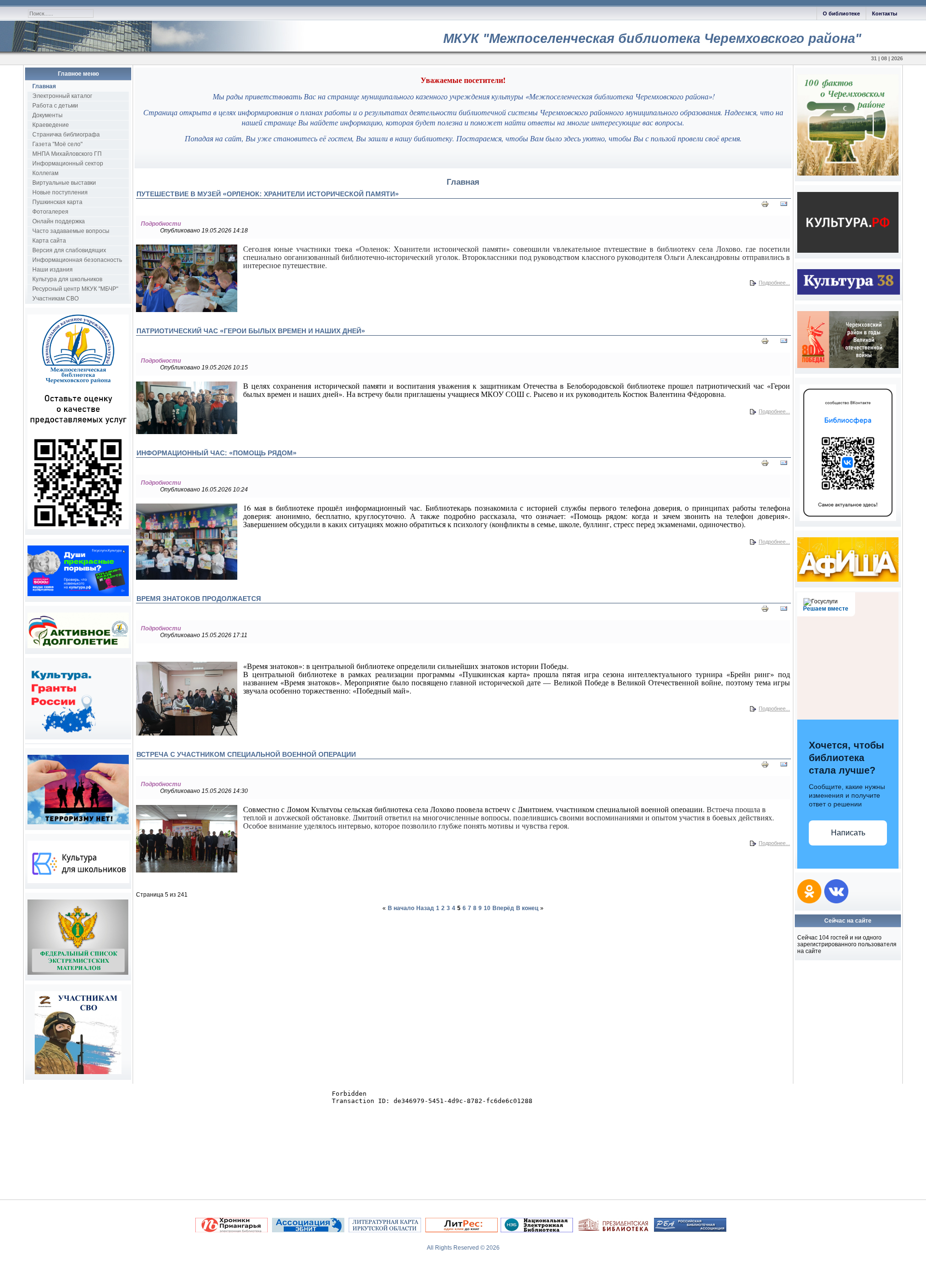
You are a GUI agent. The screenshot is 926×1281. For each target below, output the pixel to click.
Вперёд (503, 908)
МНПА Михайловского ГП (67, 153)
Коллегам (45, 173)
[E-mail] (784, 206)
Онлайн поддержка (58, 221)
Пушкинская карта (57, 202)
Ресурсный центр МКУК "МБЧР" (75, 289)
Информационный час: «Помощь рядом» (216, 453)
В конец (527, 908)
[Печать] (765, 206)
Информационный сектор (67, 163)
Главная (44, 86)
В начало (401, 908)
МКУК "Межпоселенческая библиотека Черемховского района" (652, 38)
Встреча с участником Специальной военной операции (246, 754)
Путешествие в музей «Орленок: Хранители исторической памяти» (267, 194)
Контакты (884, 13)
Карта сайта (49, 240)
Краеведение (50, 125)
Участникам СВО (55, 298)
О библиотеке (841, 13)
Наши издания (52, 269)
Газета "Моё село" (57, 144)
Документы (47, 115)
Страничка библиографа (66, 134)
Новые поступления (60, 192)
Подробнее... (774, 283)
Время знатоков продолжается (198, 598)
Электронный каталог (62, 96)
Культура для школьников (67, 279)
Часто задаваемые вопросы (70, 231)
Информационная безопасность (77, 260)
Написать (848, 833)
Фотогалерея (50, 211)
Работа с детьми (55, 105)
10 (487, 908)
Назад (425, 908)
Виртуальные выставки (64, 182)
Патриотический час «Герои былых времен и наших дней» (250, 331)
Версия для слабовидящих (69, 250)
